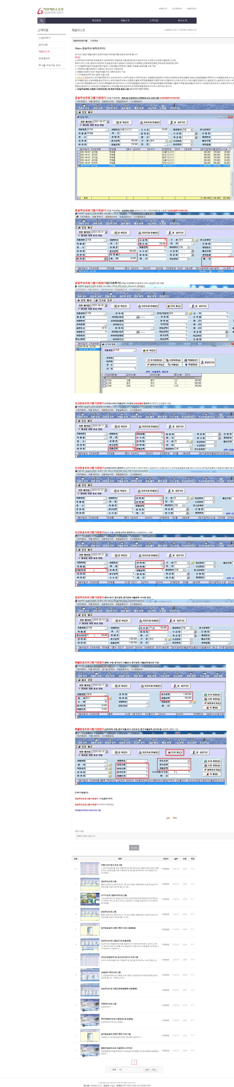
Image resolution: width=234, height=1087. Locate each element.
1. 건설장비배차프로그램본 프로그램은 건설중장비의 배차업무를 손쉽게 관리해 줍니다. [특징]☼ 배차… (129, 976)
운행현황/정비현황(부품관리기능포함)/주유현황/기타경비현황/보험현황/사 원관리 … (130, 1052)
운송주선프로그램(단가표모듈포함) (116, 941)
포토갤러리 (44, 58)
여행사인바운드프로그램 (111, 865)
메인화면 (96, 20)
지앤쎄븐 (94, 41)
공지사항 (43, 44)
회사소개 (182, 20)
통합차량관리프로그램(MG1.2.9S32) (116, 1048)
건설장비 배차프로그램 (111, 972)
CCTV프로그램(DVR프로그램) (114, 895)
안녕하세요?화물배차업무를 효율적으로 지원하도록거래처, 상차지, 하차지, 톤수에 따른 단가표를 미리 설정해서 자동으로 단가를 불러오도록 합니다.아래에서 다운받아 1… (129, 946)
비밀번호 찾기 (192, 8)
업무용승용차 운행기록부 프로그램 (116, 1034)
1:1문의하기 (45, 37)
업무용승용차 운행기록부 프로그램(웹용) (118, 928)
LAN (79, 75)
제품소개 (125, 20)
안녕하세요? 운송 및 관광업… (112, 1022)
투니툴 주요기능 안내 (49, 65)
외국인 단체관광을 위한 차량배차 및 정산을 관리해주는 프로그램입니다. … (129, 961)
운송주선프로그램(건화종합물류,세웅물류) (119, 988)
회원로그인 (163, 8)
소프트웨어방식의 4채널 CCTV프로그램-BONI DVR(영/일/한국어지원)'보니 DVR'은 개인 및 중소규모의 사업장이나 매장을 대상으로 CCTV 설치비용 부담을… (129, 900)
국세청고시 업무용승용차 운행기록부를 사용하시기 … (122, 1037)
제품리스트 (44, 51)
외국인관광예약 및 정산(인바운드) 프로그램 (119, 957)
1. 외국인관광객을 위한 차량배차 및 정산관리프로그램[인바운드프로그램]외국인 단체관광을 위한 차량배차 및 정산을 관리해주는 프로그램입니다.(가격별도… (129, 870)
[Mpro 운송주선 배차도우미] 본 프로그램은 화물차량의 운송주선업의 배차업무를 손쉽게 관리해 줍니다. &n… (129, 885)
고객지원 (153, 20)
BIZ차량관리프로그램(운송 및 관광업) (117, 1019)
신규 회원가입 (177, 8)
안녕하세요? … (107, 1007)
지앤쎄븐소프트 (170, 30)
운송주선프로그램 (108, 881)
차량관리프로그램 (108, 1004)
